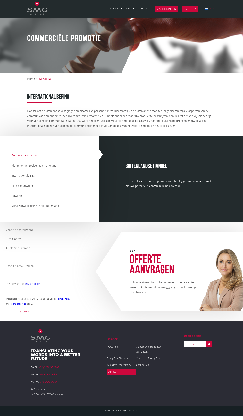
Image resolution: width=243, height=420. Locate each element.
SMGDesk (190, 8)
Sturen (24, 311)
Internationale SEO (23, 175)
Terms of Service (18, 303)
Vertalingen (113, 346)
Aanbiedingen (166, 8)
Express (112, 371)
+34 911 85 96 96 (48, 374)
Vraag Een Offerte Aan (118, 358)
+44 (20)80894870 (49, 381)
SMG (129, 8)
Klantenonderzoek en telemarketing (34, 165)
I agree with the (23, 284)
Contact (143, 8)
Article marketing (22, 185)
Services (114, 8)
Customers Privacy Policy (149, 358)
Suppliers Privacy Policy (119, 364)
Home (31, 79)
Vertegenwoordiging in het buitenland (35, 206)
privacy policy (32, 284)
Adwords (17, 196)
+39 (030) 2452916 (48, 367)
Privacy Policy (63, 298)
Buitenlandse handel (24, 155)
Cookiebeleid (142, 364)
